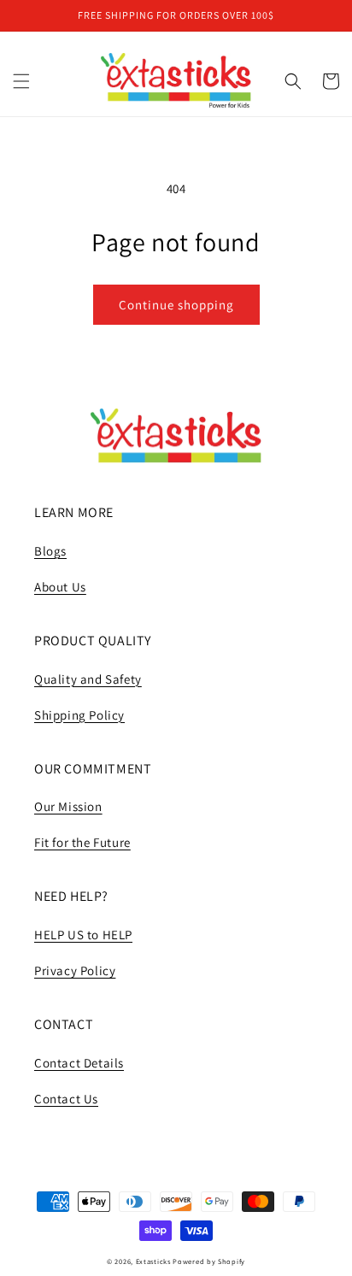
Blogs (50, 551)
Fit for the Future (82, 842)
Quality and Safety (88, 679)
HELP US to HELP (83, 934)
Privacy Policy (74, 970)
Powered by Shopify (209, 1261)
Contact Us (66, 1099)
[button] (21, 81)
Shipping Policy (79, 715)
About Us (60, 587)
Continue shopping (176, 305)
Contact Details (79, 1063)
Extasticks (153, 1261)
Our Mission (68, 806)
